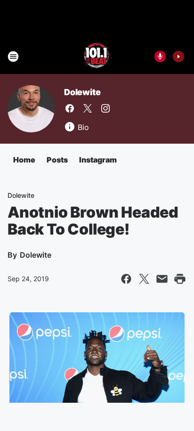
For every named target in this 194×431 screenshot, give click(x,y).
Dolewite (82, 92)
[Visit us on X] (87, 108)
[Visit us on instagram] (105, 108)
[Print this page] (179, 278)
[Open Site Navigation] (13, 56)
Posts (57, 159)
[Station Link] (97, 56)
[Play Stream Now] (178, 56)
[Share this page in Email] (162, 278)
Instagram (98, 159)
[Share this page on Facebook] (126, 278)
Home (24, 159)
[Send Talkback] (160, 56)
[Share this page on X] (144, 278)
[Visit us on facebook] (69, 108)
